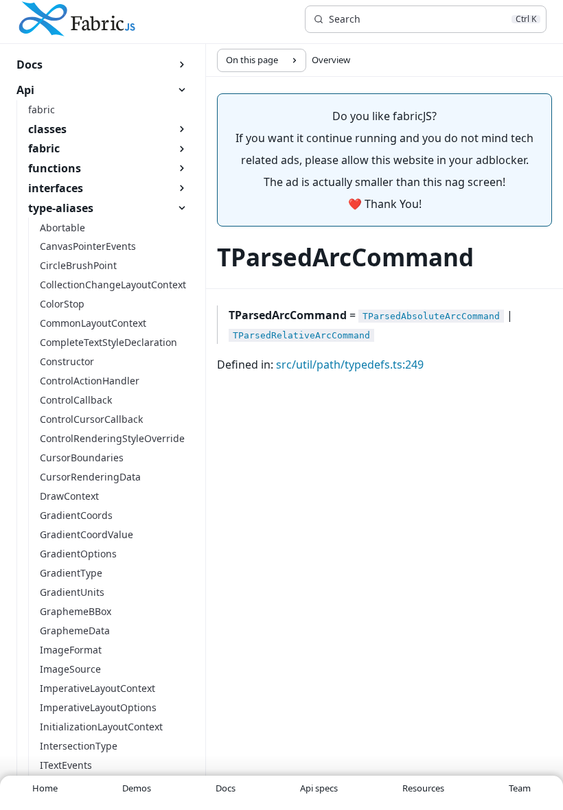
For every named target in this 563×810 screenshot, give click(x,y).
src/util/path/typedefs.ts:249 (350, 364)
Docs (225, 788)
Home (45, 788)
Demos (136, 788)
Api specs (319, 788)
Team (520, 788)
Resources (423, 788)
